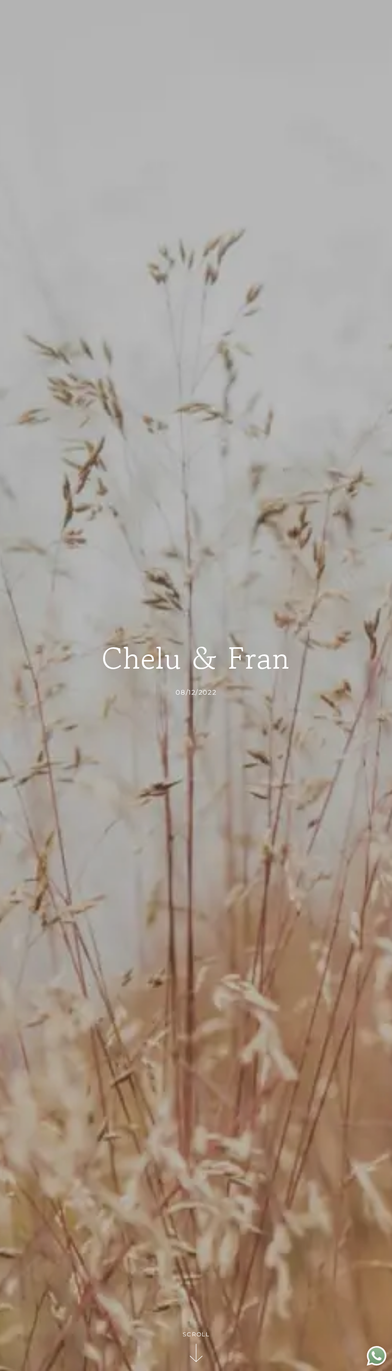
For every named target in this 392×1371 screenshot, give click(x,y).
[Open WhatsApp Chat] (376, 1363)
